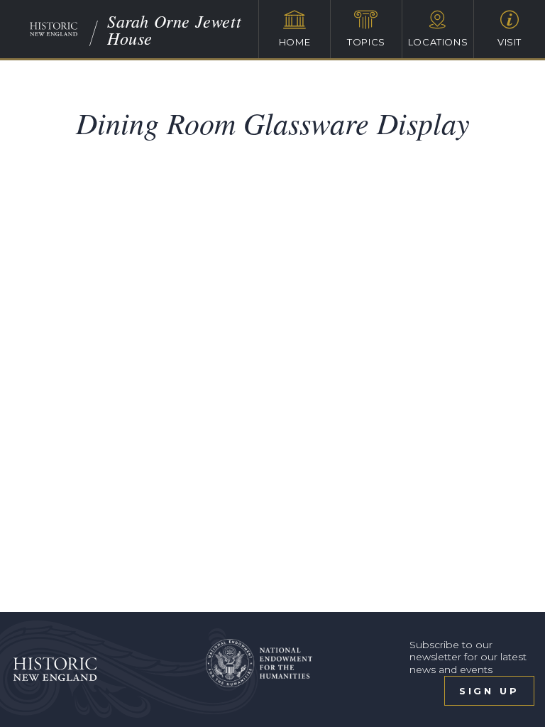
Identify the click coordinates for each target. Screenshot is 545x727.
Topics (366, 42)
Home (295, 42)
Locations (438, 42)
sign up (489, 690)
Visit (509, 42)
